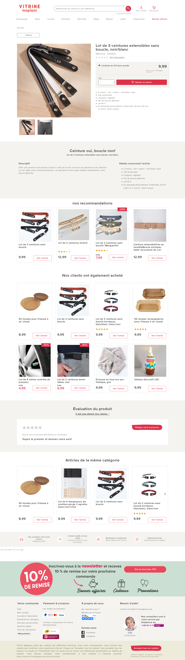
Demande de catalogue (28, 619)
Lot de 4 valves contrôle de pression (34, 381)
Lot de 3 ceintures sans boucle (32, 246)
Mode (96, 19)
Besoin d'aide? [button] (129, 603)
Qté (100, 78)
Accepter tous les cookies (146, 648)
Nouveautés (22, 19)
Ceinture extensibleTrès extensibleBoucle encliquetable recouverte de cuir (149, 247)
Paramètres (135, 656)
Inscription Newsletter (27, 616)
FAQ (19, 609)
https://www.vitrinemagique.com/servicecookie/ (38, 656)
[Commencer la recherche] (128, 8)
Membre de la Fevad (90, 612)
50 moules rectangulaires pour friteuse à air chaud (148, 320)
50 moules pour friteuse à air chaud (33, 320)
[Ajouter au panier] (141, 78)
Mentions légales (137, 655)
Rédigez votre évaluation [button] (147, 427)
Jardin (123, 19)
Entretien (66, 19)
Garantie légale (24, 626)
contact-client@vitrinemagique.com (136, 609)
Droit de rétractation (26, 629)
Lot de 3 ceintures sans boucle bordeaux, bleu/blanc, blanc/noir (109, 322)
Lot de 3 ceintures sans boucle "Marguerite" (109, 244)
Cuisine (50, 19)
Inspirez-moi (139, 19)
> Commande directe (123, 13)
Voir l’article (42, 258)
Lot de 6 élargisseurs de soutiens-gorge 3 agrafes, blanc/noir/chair (73, 504)
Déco (37, 19)
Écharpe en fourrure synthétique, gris (110, 381)
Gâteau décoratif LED (146, 379)
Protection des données (150, 656)
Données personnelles (27, 623)
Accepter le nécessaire (154, 655)
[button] (28, 603)
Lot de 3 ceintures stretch (73, 243)
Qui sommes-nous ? (90, 609)
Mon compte (23, 612)
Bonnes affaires (159, 19)
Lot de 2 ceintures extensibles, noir (71, 381)
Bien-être (82, 19)
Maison (109, 19)
